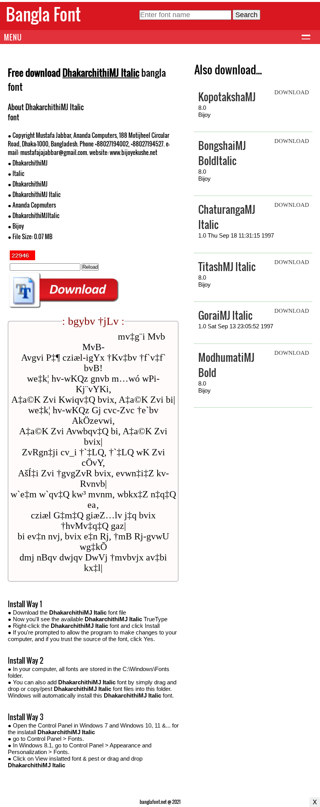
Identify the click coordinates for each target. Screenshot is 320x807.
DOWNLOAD (291, 92)
